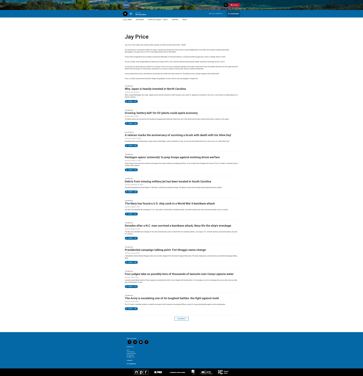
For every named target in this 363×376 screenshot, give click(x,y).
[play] (125, 14)
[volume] (131, 14)
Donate (235, 5)
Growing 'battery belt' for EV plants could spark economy (161, 113)
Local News (127, 19)
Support (175, 19)
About (185, 19)
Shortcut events (154, 19)
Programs (140, 19)
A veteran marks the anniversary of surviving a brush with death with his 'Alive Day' (178, 135)
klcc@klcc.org (130, 357)
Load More (181, 319)
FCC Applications (131, 363)
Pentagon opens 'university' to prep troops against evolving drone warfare (172, 157)
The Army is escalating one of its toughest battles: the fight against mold (172, 298)
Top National (129, 86)
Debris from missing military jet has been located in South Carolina (168, 181)
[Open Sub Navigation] (133, 19)
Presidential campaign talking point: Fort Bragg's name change (165, 249)
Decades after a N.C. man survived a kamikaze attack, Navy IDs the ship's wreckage (178, 225)
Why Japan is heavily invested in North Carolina (155, 88)
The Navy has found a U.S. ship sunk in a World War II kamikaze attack (170, 203)
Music (165, 19)
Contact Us (130, 360)
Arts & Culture (129, 132)
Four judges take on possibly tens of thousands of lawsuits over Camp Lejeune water (179, 274)
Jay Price (127, 92)
